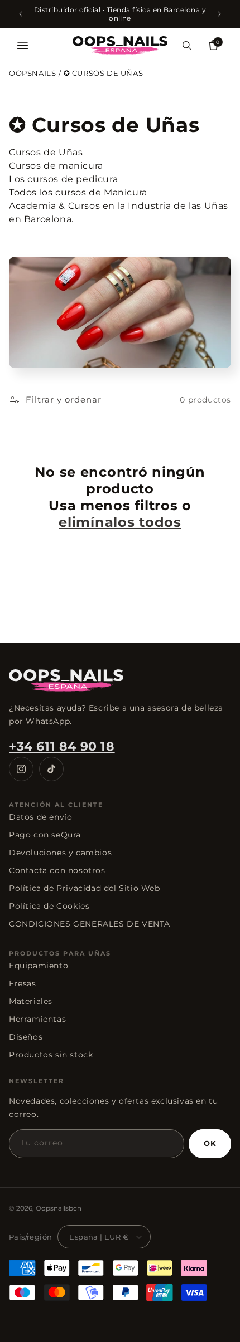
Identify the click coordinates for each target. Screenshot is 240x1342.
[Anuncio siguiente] (219, 14)
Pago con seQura (45, 835)
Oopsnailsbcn (58, 1208)
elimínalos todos (120, 522)
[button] (22, 45)
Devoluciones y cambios (60, 853)
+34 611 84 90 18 (62, 746)
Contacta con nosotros (57, 870)
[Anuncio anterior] (20, 14)
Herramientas (37, 1019)
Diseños (25, 1037)
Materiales (30, 1001)
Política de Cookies (49, 906)
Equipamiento (38, 966)
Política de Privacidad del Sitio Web (84, 888)
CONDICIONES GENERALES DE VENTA (89, 924)
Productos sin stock (51, 1055)
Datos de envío (40, 817)
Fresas (22, 983)
